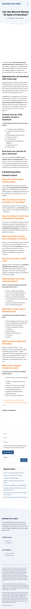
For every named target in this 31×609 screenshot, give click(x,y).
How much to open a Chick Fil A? (14, 259)
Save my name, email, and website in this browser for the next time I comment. (15, 446)
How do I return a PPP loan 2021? (13, 475)
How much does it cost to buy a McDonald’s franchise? (15, 217)
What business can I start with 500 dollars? (13, 280)
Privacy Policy (10, 553)
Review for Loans (11, 3)
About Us (8, 541)
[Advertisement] (15, 42)
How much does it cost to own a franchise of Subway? (15, 237)
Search (5, 457)
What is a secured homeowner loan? (14, 473)
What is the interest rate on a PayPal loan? (15, 497)
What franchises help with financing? (14, 342)
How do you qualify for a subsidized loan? (15, 485)
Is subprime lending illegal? (11, 478)
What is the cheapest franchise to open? (11, 366)
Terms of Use (10, 555)
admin (22, 18)
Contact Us (9, 543)
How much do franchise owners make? (12, 180)
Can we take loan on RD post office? (14, 400)
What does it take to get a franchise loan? (13, 310)
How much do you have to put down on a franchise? (14, 200)
